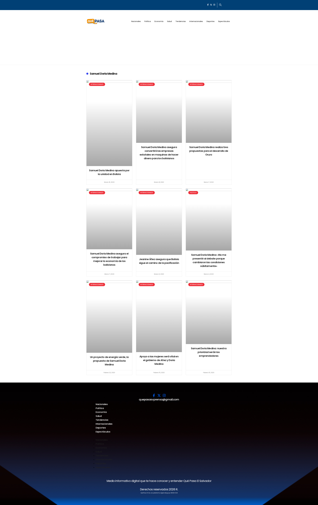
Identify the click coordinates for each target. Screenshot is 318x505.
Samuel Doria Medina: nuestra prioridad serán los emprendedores (208, 352)
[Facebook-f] (208, 5)
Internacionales (196, 21)
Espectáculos (224, 21)
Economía (159, 21)
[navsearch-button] (220, 5)
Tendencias (181, 21)
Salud (169, 21)
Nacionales (136, 21)
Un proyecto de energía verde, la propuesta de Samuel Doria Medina (109, 360)
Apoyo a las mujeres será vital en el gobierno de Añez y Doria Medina (159, 360)
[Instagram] (214, 5)
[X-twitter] (211, 5)
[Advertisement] (159, 46)
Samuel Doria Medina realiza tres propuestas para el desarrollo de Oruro (208, 150)
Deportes (211, 21)
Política (147, 21)
